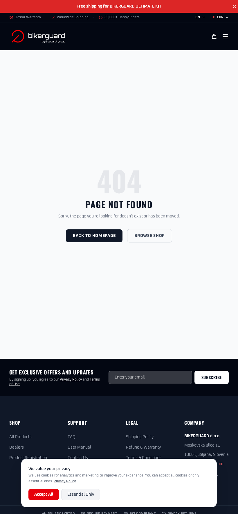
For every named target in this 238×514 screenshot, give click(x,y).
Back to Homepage (94, 236)
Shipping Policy (140, 437)
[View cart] (214, 36)
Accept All (43, 494)
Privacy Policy (71, 379)
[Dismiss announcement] (234, 6)
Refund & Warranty (143, 447)
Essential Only (80, 494)
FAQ (71, 437)
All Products (20, 437)
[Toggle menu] (225, 36)
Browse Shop (149, 236)
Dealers (16, 447)
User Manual (79, 447)
